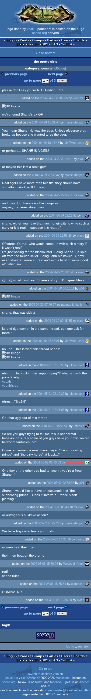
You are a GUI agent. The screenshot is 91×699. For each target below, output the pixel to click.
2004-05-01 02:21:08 (50, 410)
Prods (24, 40)
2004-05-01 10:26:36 (54, 426)
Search (33, 44)
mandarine (63, 678)
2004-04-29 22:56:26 (58, 235)
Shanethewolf (75, 462)
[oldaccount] (87, 365)
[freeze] (87, 539)
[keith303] (87, 98)
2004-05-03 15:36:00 (58, 600)
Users (65, 40)
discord (84, 682)
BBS (45, 44)
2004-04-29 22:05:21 (59, 195)
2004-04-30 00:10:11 (60, 288)
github (87, 690)
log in (70, 646)
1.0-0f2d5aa (28, 678)
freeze (80, 539)
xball (30, 29)
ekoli (81, 159)
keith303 (78, 98)
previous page (16, 74)
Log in (12, 40)
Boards (79, 40)
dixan (80, 320)
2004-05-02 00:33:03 (47, 462)
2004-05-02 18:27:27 (46, 523)
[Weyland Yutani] (87, 563)
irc (48, 686)
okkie (80, 600)
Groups (38, 40)
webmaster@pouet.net (63, 690)
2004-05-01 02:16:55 (50, 365)
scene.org (39, 33)
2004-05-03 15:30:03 (44, 563)
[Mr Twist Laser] (87, 143)
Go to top (45, 668)
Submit (66, 44)
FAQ (54, 44)
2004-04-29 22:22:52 (63, 215)
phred (80, 235)
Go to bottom (45, 53)
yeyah (6, 381)
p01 (81, 288)
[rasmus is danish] (87, 304)
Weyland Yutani (73, 563)
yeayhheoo (10, 385)
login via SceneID (46, 636)
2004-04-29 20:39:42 (46, 175)
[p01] (87, 288)
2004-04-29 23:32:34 (59, 272)
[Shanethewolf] (87, 462)
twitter (39, 682)
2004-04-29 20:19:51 (59, 159)
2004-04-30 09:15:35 (58, 320)
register (83, 646)
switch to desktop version (45, 674)
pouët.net (11, 678)
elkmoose (77, 584)
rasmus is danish (72, 304)
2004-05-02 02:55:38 (60, 483)
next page (56, 74)
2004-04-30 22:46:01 (45, 341)
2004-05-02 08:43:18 (59, 507)
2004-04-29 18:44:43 (45, 143)
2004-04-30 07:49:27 (42, 304)
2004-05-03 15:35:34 (52, 584)
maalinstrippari (74, 122)
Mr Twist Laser (74, 143)
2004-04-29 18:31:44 (46, 122)
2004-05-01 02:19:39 (50, 393)
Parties (52, 40)
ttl (83, 215)
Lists (20, 44)
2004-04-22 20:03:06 (54, 98)
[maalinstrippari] (87, 122)
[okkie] (87, 600)
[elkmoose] (87, 584)
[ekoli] (87, 159)
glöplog (59, 68)
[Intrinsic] (87, 426)
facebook (56, 682)
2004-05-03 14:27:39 (57, 539)
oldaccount (77, 365)
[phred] (87, 235)
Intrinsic (79, 426)
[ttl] (87, 215)
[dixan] (87, 320)
